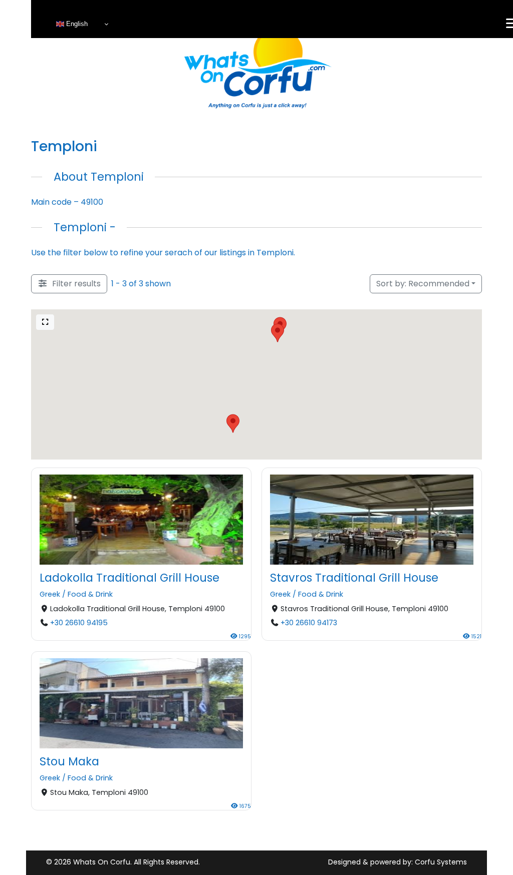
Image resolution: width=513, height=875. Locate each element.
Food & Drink (90, 595)
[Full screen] (45, 322)
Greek (50, 595)
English (76, 24)
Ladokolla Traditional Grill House (129, 578)
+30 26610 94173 (309, 623)
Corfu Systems (441, 862)
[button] (277, 332)
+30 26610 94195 (79, 623)
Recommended (422, 283)
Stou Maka (69, 761)
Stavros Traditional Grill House (354, 578)
